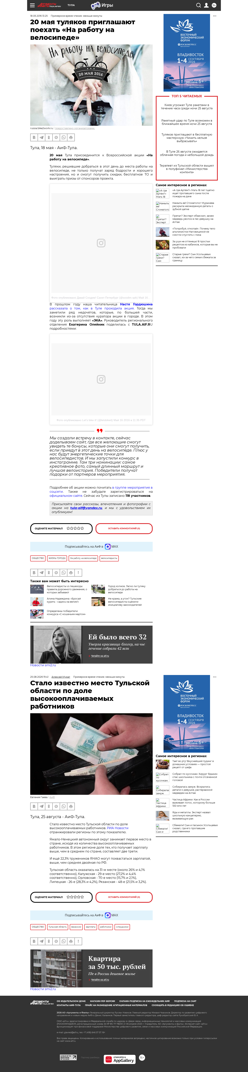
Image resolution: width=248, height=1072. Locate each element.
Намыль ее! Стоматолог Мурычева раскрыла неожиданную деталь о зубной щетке (193, 206)
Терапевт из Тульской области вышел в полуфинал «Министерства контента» (187, 169)
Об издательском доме (71, 1001)
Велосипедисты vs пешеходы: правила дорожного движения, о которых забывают (67, 589)
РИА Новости (117, 828)
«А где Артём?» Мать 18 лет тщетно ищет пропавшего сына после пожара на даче (193, 193)
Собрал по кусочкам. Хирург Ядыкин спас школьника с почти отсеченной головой (194, 777)
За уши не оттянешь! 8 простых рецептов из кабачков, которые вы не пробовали (195, 244)
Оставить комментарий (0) (124, 528)
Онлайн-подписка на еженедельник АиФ (144, 1001)
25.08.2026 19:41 (39, 676)
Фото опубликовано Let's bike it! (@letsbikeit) (85, 420)
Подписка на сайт (185, 1001)
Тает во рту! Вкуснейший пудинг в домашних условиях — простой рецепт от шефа (193, 764)
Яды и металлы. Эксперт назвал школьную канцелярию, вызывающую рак (191, 815)
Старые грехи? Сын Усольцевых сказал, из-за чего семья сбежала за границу (194, 257)
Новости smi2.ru (43, 665)
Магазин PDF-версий (102, 1001)
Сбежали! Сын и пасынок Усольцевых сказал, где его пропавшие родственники (195, 828)
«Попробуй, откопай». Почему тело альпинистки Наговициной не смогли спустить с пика (193, 231)
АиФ (52, 797)
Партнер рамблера (90, 1057)
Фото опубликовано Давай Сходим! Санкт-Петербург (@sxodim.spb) (94, 297)
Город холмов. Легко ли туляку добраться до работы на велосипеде (127, 589)
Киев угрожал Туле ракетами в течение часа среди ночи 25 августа (187, 106)
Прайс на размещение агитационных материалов (116, 1005)
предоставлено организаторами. (75, 128)
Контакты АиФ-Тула (69, 1005)
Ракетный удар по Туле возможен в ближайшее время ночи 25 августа (186, 122)
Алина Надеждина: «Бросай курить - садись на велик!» (64, 600)
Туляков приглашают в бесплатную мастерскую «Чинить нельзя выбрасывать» (187, 138)
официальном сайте (66, 496)
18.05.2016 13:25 (39, 15)
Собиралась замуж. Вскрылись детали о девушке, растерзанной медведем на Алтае (192, 789)
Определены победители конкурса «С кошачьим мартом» (66, 613)
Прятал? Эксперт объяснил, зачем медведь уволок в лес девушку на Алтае (193, 218)
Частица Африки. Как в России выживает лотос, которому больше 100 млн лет (193, 802)
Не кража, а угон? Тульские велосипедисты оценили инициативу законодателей (125, 601)
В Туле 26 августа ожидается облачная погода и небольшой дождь (187, 153)
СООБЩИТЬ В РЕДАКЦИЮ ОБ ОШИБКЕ (173, 1005)
